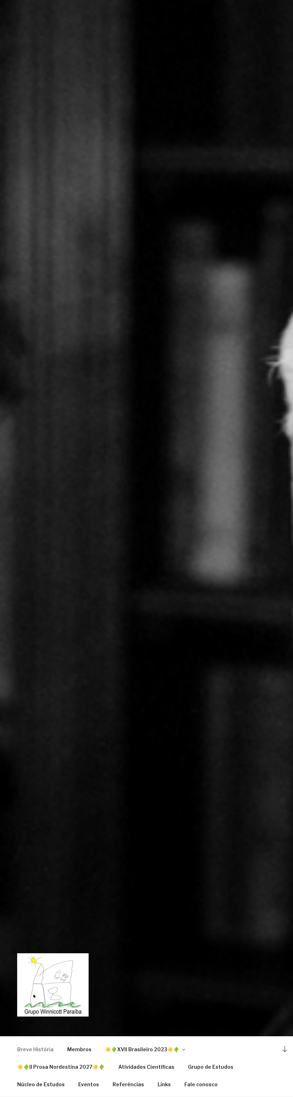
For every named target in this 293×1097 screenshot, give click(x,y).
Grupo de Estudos (210, 1067)
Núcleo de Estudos (41, 1084)
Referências (128, 1084)
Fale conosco (201, 1084)
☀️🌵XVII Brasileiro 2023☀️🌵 (142, 1049)
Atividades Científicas (146, 1067)
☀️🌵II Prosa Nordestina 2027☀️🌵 (61, 1067)
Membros (79, 1049)
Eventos (88, 1084)
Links (164, 1084)
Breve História (35, 1049)
